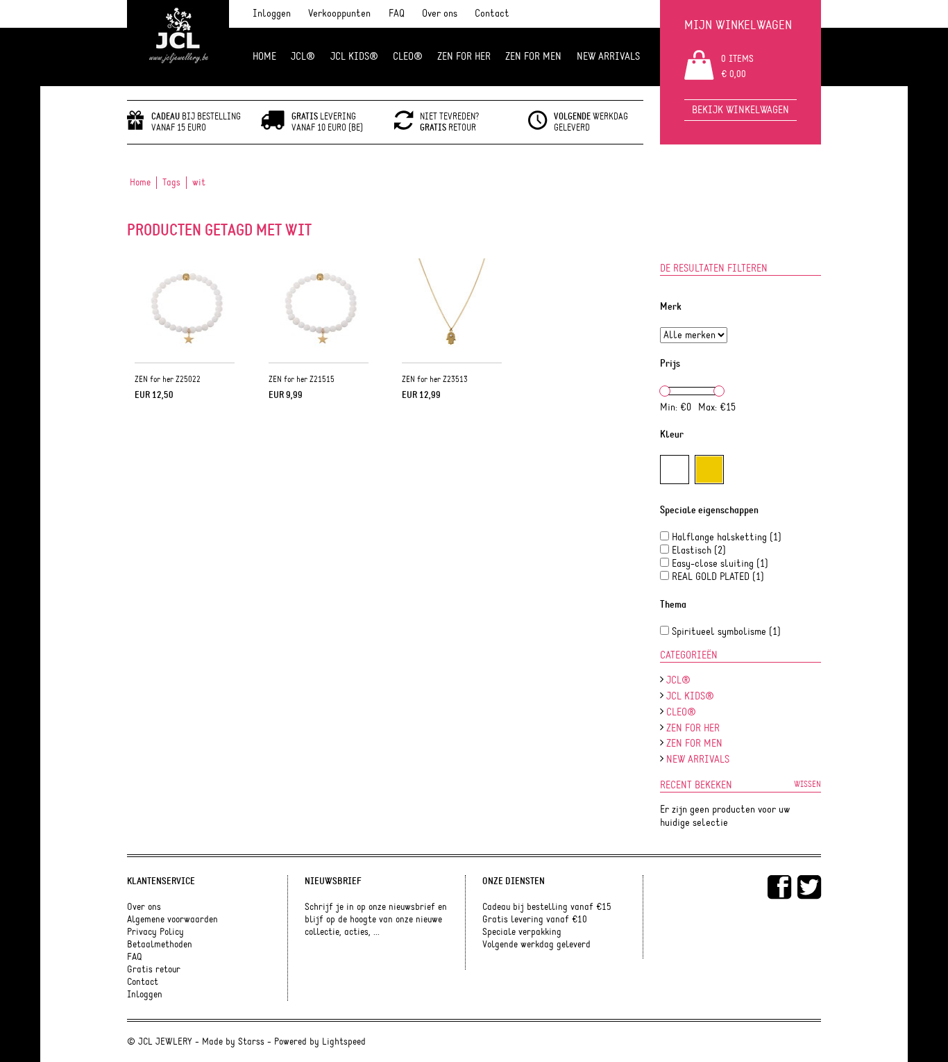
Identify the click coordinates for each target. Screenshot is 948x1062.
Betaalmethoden (159, 944)
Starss (251, 1042)
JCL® (303, 56)
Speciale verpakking (521, 932)
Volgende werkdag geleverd (536, 944)
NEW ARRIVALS (608, 56)
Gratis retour (153, 969)
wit (198, 182)
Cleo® (408, 56)
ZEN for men (533, 56)
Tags (171, 182)
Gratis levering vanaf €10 (534, 919)
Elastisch (699, 550)
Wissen (807, 784)
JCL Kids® (354, 56)
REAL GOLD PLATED (718, 576)
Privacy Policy (155, 932)
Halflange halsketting (726, 537)
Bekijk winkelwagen (740, 110)
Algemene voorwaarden (172, 919)
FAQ (397, 13)
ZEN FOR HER (464, 56)
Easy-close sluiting (720, 563)
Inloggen (272, 13)
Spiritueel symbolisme (726, 631)
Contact (492, 13)
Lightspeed (344, 1042)
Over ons (439, 13)
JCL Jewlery (178, 43)
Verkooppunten (339, 13)
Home (264, 56)
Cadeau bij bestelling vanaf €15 (546, 907)
